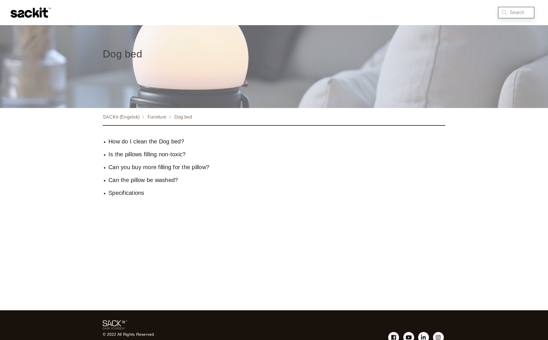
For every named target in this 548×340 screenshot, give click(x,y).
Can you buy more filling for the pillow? (158, 167)
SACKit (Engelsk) (121, 117)
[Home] (29, 12)
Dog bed (183, 117)
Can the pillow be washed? (143, 180)
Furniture (157, 117)
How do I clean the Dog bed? (146, 141)
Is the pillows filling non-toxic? (147, 154)
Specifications (126, 193)
